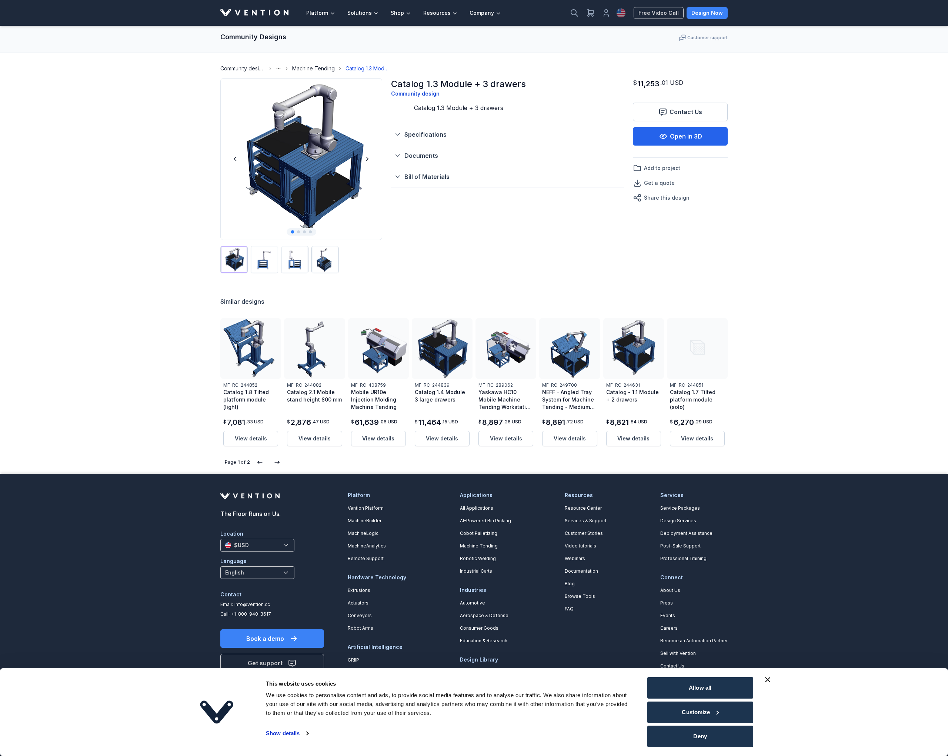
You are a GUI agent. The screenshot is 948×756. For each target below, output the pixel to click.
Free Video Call (658, 13)
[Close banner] (767, 679)
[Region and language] (621, 13)
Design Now (707, 13)
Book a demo (265, 638)
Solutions (359, 13)
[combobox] (257, 545)
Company (482, 13)
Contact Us (686, 112)
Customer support (707, 37)
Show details (283, 733)
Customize (696, 712)
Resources (437, 13)
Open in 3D (686, 136)
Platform (317, 13)
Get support (265, 663)
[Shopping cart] (590, 13)
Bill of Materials (427, 176)
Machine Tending (313, 68)
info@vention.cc (252, 604)
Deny (700, 736)
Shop (397, 13)
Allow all (700, 688)
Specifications (425, 134)
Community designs (242, 68)
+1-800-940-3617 (251, 614)
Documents (421, 155)
